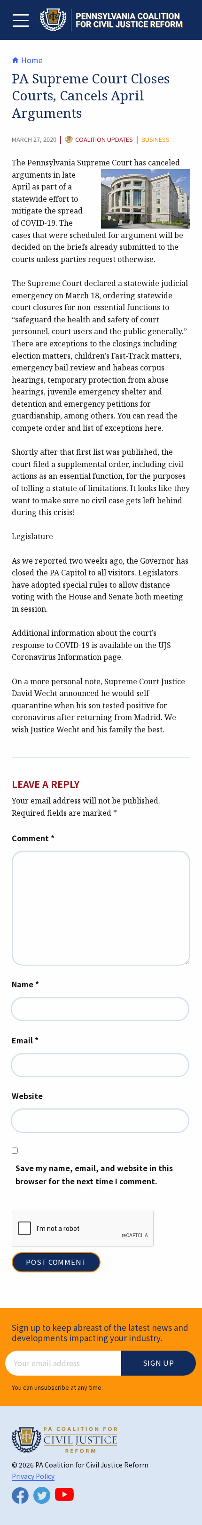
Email (25, 1040)
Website (27, 1095)
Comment (33, 838)
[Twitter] (41, 1495)
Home (31, 60)
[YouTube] (64, 1494)
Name (25, 984)
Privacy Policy (33, 1476)
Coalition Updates (104, 140)
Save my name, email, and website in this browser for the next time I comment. (94, 1174)
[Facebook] (20, 1495)
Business (155, 139)
